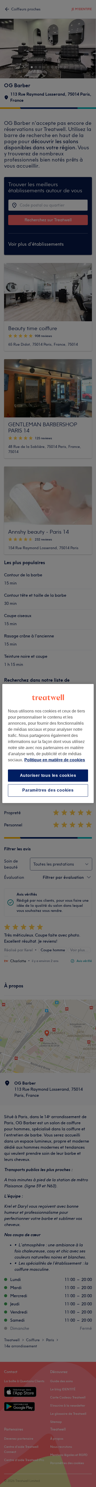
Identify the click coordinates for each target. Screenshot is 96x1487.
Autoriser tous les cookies (48, 775)
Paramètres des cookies (48, 790)
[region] (47, 743)
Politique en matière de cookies (54, 760)
